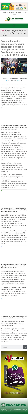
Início (2, 30)
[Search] (25, 347)
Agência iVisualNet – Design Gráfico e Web (17, 410)
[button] (14, 25)
